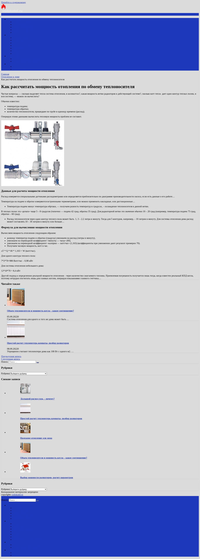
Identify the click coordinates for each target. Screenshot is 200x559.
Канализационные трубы (25, 61)
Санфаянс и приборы (23, 22)
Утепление (12, 64)
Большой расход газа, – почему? (37, 399)
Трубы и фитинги (22, 32)
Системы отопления (23, 43)
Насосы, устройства (23, 29)
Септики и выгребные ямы (26, 58)
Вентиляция (19, 69)
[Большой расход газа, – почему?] (25, 393)
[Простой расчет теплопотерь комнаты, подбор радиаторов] (16, 337)
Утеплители (19, 66)
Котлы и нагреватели (23, 37)
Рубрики (5, 373)
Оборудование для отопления (27, 53)
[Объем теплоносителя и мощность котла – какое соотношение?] (16, 305)
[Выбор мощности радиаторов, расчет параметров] (25, 471)
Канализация (13, 56)
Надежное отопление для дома (36, 438)
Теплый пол (19, 48)
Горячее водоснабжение (25, 27)
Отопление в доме (22, 45)
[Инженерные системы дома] (12, 11)
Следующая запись (10, 359)
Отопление (12, 35)
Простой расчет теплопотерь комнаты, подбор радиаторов (38, 343)
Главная (5, 74)
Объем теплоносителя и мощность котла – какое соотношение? (40, 311)
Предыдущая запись (11, 356)
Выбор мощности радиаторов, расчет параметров (46, 477)
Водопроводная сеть (23, 24)
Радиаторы (18, 40)
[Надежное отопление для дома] (25, 432)
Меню (7, 14)
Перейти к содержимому (13, 2)
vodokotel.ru (17, 494)
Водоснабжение (15, 19)
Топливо (17, 51)
